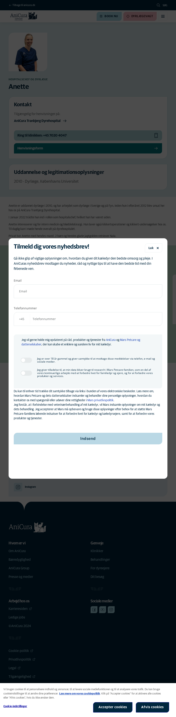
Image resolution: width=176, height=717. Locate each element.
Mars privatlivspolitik (100, 400)
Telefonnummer (25, 308)
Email (18, 280)
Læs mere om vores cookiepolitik (79, 693)
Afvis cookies (152, 707)
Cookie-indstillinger (15, 706)
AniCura (111, 340)
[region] (88, 700)
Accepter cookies (113, 707)
